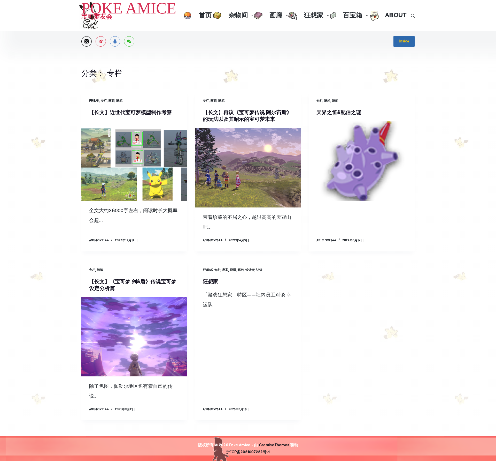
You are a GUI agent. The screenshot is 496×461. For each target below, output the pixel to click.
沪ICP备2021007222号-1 (248, 452)
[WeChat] (129, 41)
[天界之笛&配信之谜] (362, 161)
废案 (225, 270)
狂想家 (210, 282)
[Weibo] (101, 41)
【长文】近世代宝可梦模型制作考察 (130, 112)
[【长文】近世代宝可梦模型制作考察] (134, 161)
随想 (112, 101)
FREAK (94, 101)
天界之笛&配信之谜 (338, 112)
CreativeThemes (274, 445)
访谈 (259, 270)
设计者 (250, 270)
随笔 (119, 101)
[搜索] (413, 16)
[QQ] (115, 41)
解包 (241, 270)
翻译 (233, 270)
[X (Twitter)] (86, 41)
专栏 (104, 101)
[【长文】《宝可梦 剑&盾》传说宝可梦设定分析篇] (134, 337)
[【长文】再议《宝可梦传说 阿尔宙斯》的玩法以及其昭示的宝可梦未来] (248, 167)
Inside (404, 41)
